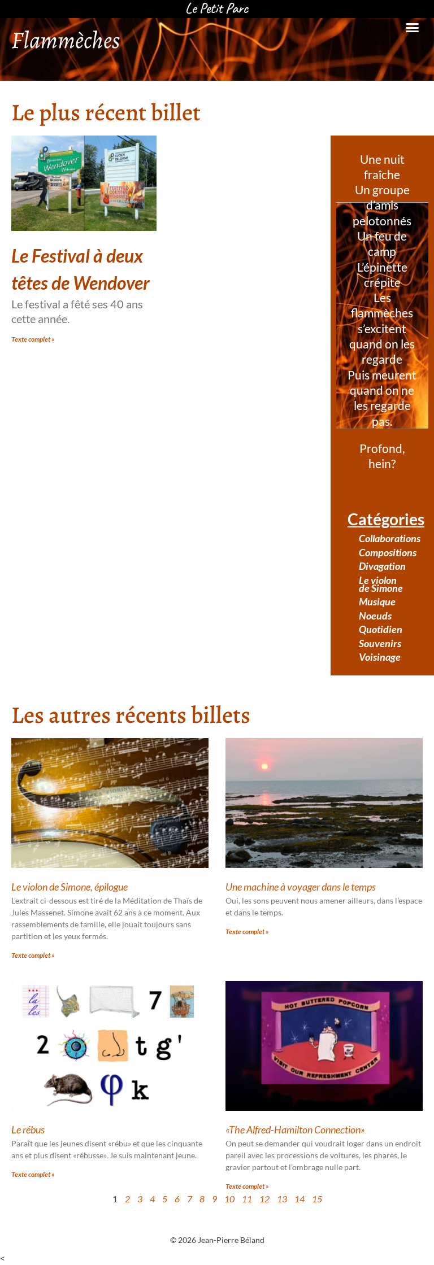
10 (229, 1198)
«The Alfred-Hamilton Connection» (295, 1129)
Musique (377, 601)
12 (264, 1198)
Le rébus (28, 1129)
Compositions (387, 552)
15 (317, 1198)
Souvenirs (380, 643)
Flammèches (65, 40)
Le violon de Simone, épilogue (69, 886)
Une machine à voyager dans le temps (300, 886)
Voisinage (380, 657)
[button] (412, 27)
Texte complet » (33, 339)
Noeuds (375, 615)
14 (299, 1198)
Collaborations (388, 538)
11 (247, 1198)
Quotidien (380, 629)
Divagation (382, 566)
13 (282, 1198)
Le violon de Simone (381, 584)
